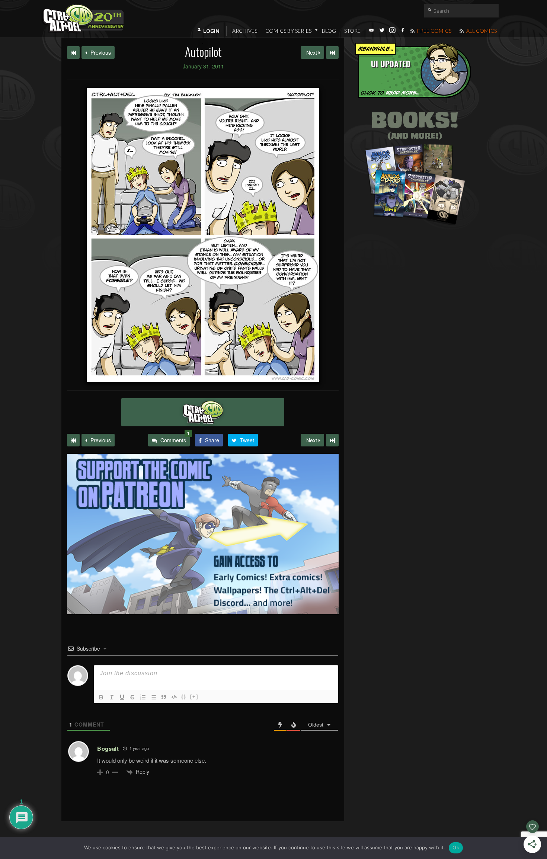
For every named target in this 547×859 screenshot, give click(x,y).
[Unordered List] (153, 697)
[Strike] (132, 697)
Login (211, 31)
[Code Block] (174, 697)
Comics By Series (288, 31)
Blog (329, 31)
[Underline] (122, 697)
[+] (194, 696)
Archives (244, 31)
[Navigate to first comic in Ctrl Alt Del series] (73, 52)
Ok (455, 847)
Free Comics (433, 31)
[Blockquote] (164, 697)
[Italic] (111, 697)
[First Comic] (73, 440)
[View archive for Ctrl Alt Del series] (202, 412)
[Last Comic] (332, 440)
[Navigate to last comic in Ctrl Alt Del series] (332, 52)
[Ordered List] (143, 697)
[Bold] (101, 697)
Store (352, 31)
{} (183, 696)
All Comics (481, 31)
